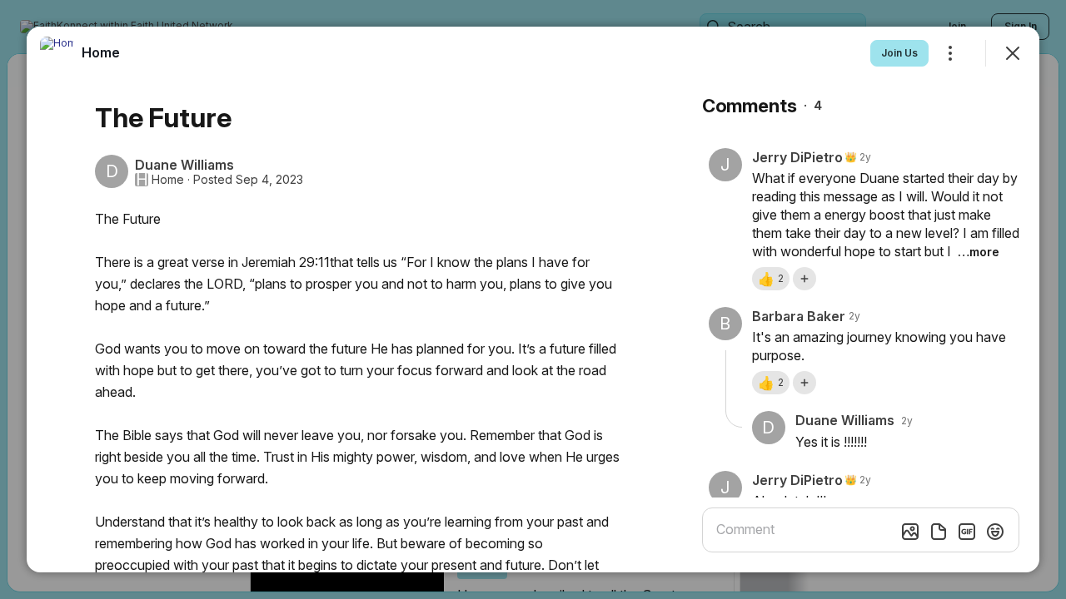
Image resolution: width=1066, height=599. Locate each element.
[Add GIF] (967, 531)
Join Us (899, 53)
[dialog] (533, 299)
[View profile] (56, 53)
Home (168, 179)
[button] (771, 278)
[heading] (101, 52)
